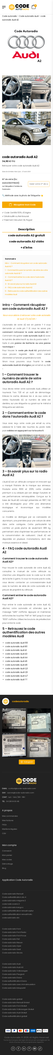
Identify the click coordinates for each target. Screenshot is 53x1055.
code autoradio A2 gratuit (26, 235)
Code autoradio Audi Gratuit (14, 1012)
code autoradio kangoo (12, 907)
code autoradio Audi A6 (16, 664)
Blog (4, 868)
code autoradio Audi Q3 (16, 668)
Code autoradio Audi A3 (12, 967)
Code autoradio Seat (11, 949)
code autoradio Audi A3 (16, 653)
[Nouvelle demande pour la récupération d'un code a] (14, 720)
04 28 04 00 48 (12, 801)
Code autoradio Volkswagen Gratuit (18, 1009)
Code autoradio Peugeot (13, 974)
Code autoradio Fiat (11, 939)
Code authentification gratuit (14, 1016)
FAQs (4, 824)
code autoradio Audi (32, 335)
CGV (4, 833)
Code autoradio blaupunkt (13, 988)
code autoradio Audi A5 (16, 661)
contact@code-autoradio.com (22, 788)
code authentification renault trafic (17, 914)
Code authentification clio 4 (14, 897)
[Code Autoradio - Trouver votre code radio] (19, 7)
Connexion (7, 850)
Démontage (7, 863)
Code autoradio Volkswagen (15, 970)
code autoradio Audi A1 (16, 650)
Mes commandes (10, 816)
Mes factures (7, 820)
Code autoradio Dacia (12, 977)
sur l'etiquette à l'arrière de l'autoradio (12, 187)
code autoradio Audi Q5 (16, 672)
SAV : (4, 792)
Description (26, 229)
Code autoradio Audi (11, 964)
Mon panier (7, 855)
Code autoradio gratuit (12, 999)
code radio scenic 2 (11, 904)
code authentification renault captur (17, 910)
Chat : (5, 797)
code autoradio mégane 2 (14, 900)
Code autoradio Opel (11, 946)
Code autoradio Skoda (12, 952)
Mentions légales (9, 829)
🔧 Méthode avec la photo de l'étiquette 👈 (22, 195)
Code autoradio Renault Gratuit (15, 1002)
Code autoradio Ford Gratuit (14, 1006)
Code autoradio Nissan (12, 942)
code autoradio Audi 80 (16, 646)
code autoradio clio (11, 917)
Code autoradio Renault (12, 893)
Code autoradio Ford (11, 928)
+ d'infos (26, 248)
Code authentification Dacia (14, 981)
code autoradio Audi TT (16, 679)
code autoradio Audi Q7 (16, 675)
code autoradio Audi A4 (16, 657)
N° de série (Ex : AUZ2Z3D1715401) (10, 181)
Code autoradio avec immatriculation (18, 984)
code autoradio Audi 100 (16, 642)
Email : (5, 788)
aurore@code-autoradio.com (20, 792)
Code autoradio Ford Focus (14, 935)
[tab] (26, 229)
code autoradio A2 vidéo (26, 241)
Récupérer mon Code (24, 204)
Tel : (4, 801)
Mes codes (7, 859)
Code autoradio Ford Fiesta (14, 932)
